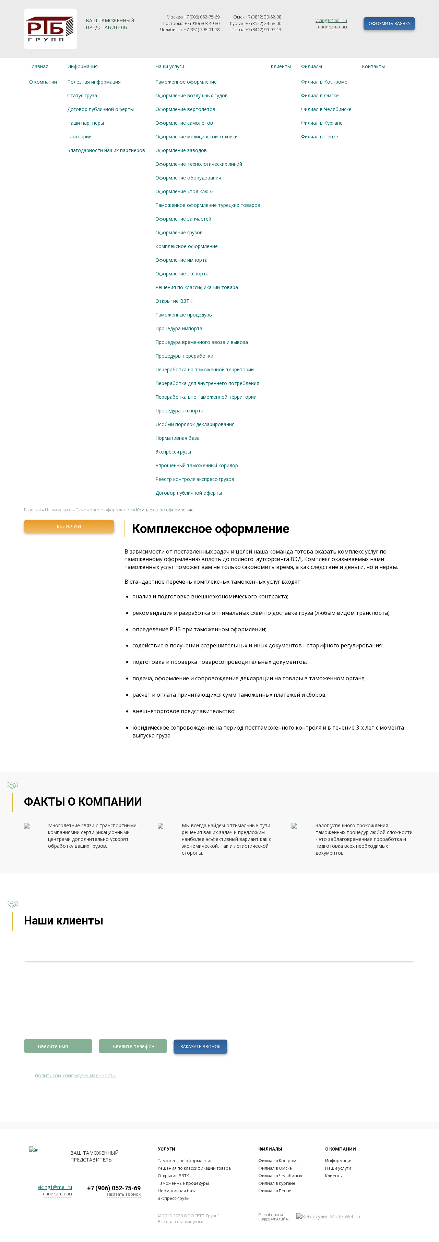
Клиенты (281, 66)
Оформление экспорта (182, 273)
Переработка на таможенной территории (204, 369)
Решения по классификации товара (196, 287)
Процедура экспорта (179, 410)
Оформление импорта (181, 260)
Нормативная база (177, 438)
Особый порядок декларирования (195, 424)
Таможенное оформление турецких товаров (207, 205)
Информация (82, 66)
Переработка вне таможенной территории (206, 397)
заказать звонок (124, 1194)
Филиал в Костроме (324, 81)
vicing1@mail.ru (331, 20)
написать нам (332, 27)
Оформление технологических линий (198, 164)
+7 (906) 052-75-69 (114, 1188)
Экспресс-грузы (173, 451)
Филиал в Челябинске (326, 109)
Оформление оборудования (188, 177)
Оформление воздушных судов (191, 95)
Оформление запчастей (183, 218)
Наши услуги (169, 66)
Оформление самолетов (184, 123)
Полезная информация (94, 81)
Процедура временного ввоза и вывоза (201, 342)
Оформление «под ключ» (184, 191)
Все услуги (69, 526)
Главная (38, 66)
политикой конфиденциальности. (76, 1075)
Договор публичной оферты (100, 109)
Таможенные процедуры (184, 314)
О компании (43, 81)
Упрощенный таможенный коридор (196, 465)
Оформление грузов (179, 232)
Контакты (373, 66)
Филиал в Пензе (319, 136)
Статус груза (82, 95)
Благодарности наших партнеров (106, 150)
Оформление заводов (181, 150)
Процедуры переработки (184, 355)
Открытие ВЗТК (173, 301)
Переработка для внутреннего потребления (207, 383)
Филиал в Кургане (322, 123)
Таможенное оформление (186, 81)
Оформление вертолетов (185, 109)
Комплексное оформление (186, 246)
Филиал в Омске (320, 95)
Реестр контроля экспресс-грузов (194, 479)
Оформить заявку (389, 23)
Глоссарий (79, 136)
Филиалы (311, 66)
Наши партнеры (85, 123)
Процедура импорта (178, 328)
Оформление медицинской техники (196, 136)
